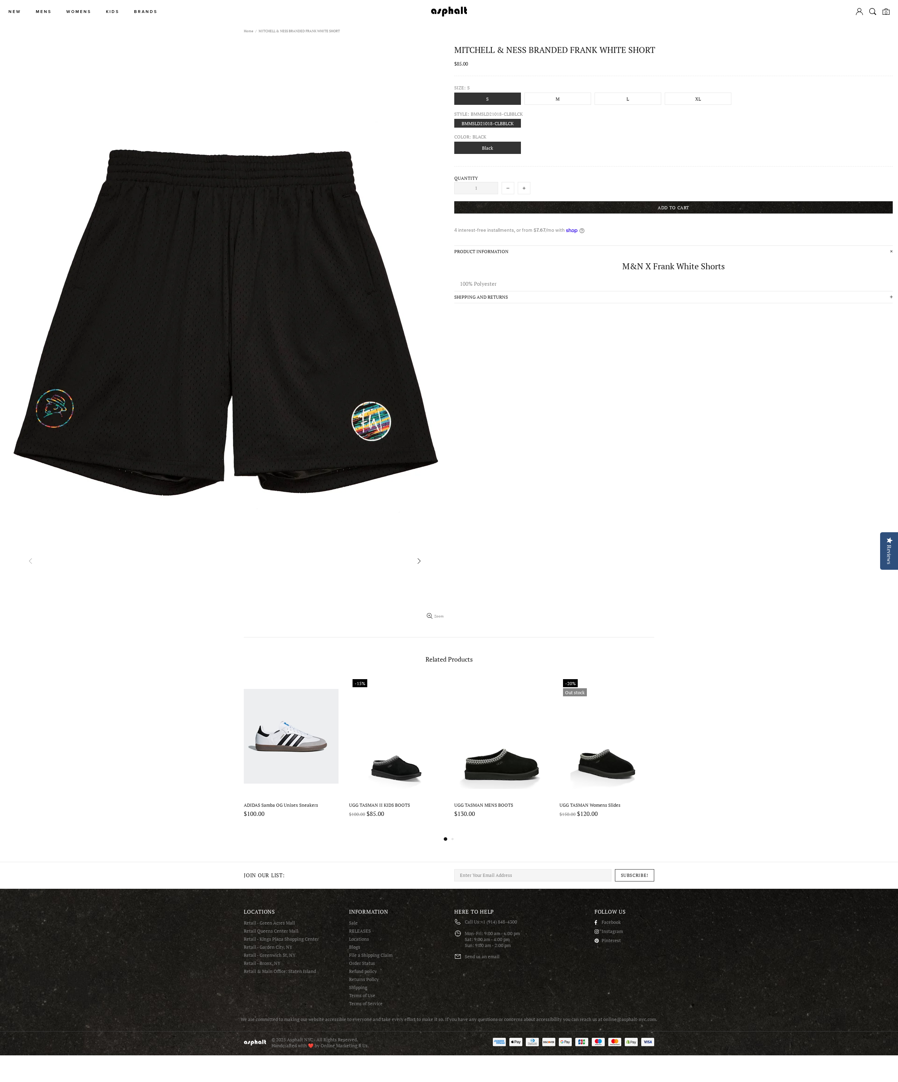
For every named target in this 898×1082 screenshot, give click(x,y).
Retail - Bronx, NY (262, 963)
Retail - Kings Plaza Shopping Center (281, 939)
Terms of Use (362, 996)
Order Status (362, 963)
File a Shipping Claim (371, 955)
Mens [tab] (44, 11)
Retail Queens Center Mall (271, 931)
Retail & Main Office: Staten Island (280, 971)
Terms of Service (366, 1004)
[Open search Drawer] (872, 11)
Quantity (466, 178)
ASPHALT (255, 1043)
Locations (359, 939)
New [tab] (14, 11)
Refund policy (363, 971)
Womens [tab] (78, 11)
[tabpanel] (291, 755)
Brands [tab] (146, 11)
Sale (353, 923)
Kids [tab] (112, 11)
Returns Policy (364, 979)
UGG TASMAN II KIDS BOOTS (379, 805)
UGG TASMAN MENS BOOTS (483, 805)
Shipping (358, 987)
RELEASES (360, 931)
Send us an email (482, 957)
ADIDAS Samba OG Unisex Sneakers (281, 805)
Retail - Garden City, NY (268, 947)
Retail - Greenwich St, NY (269, 955)
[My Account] (859, 11)
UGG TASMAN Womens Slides (590, 805)
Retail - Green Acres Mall (269, 923)
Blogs (354, 947)
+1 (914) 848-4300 (499, 922)
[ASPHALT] (449, 11)
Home (248, 31)
